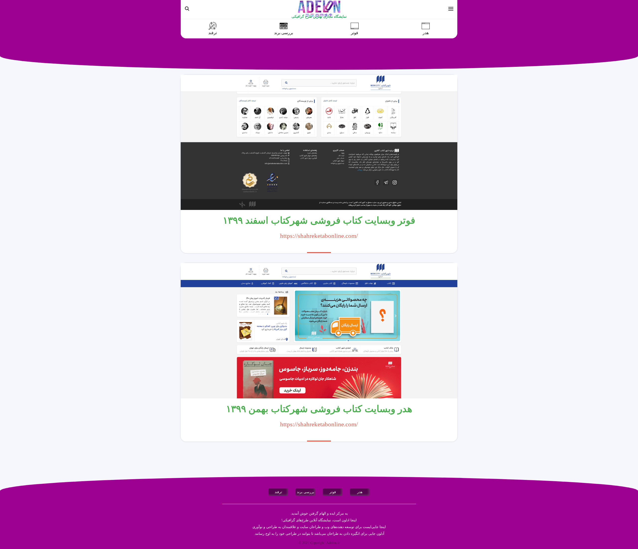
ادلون (345, 520)
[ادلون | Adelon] (319, 8)
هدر (426, 33)
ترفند (212, 33)
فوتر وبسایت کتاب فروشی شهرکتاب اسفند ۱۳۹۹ (319, 220)
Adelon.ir (333, 543)
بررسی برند (283, 33)
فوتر (354, 33)
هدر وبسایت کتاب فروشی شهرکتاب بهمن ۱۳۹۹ (319, 409)
